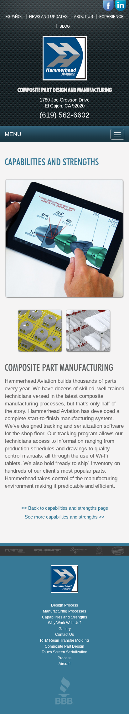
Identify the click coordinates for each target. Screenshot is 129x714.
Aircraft (64, 664)
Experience (111, 16)
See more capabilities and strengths (65, 516)
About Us (83, 16)
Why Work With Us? (64, 623)
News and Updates (48, 16)
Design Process (64, 605)
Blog (64, 26)
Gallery (65, 629)
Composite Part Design (64, 646)
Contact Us (64, 634)
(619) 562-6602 (64, 115)
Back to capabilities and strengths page (64, 508)
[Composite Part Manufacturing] (64, 296)
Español (14, 16)
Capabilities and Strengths (64, 617)
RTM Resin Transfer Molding (64, 640)
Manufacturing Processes (64, 611)
